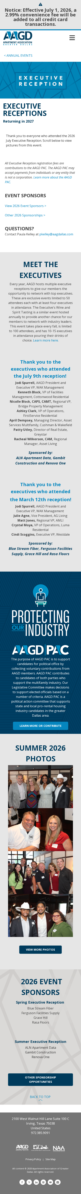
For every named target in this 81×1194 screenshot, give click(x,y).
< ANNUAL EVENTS (18, 55)
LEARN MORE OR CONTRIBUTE (41, 726)
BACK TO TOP (40, 1097)
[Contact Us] (58, 1182)
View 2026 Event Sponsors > (25, 206)
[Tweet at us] (29, 1182)
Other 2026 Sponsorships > (25, 215)
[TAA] (41, 1147)
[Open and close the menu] (54, 38)
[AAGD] (22, 1147)
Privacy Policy (33, 1159)
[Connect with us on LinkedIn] (36, 1182)
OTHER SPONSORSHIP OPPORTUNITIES (40, 1080)
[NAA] (59, 1147)
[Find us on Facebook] (22, 1182)
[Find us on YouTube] (50, 1182)
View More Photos (40, 949)
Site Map (50, 1159)
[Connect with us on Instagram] (43, 1182)
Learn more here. (46, 340)
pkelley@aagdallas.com (56, 234)
